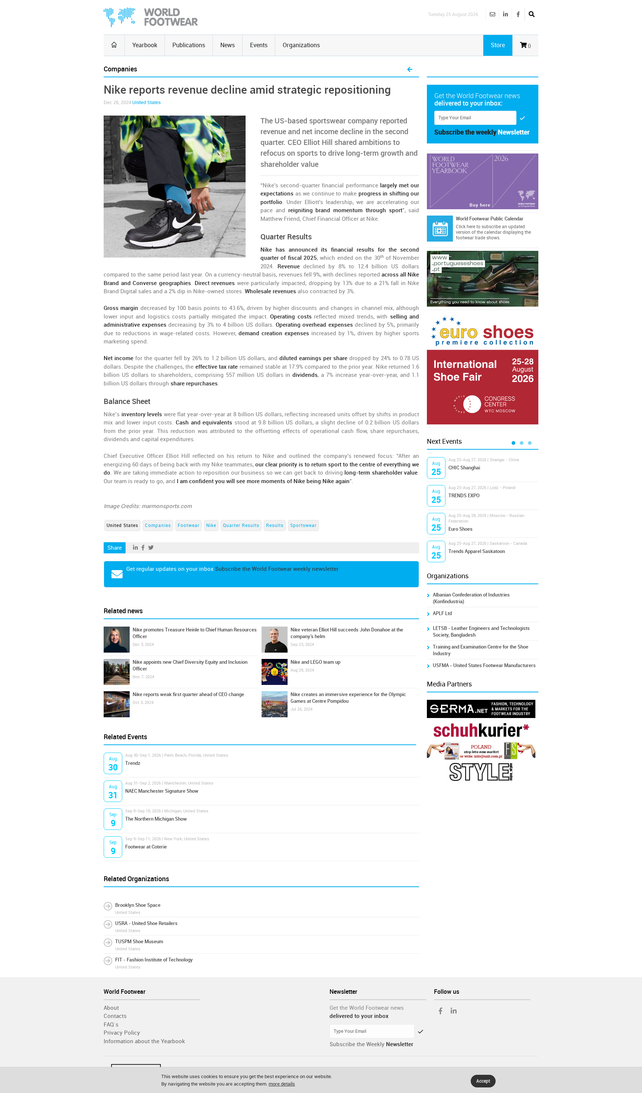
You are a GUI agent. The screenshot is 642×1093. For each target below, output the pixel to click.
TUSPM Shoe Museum (139, 941)
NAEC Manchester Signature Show (161, 791)
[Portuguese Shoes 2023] (482, 279)
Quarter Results (241, 525)
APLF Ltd (442, 613)
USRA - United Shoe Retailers (146, 923)
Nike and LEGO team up (315, 662)
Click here (465, 226)
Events (259, 45)
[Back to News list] (409, 69)
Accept (483, 1081)
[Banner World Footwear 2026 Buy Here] (482, 181)
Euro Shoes (460, 529)
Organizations (301, 45)
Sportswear (303, 525)
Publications (188, 45)
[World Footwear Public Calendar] (440, 229)
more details (282, 1084)
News (227, 45)
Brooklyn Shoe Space (137, 905)
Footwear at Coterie (146, 847)
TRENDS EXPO (464, 495)
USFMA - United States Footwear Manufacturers (484, 665)
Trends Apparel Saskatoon (476, 551)
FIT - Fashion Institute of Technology (154, 960)
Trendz (132, 763)
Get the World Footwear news (367, 1008)
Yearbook (144, 45)
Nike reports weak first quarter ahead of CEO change (188, 694)
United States (146, 102)
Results (274, 525)
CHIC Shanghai (464, 467)
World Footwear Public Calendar (489, 218)
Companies (158, 525)
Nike (211, 525)
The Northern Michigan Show (156, 819)
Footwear (189, 525)
